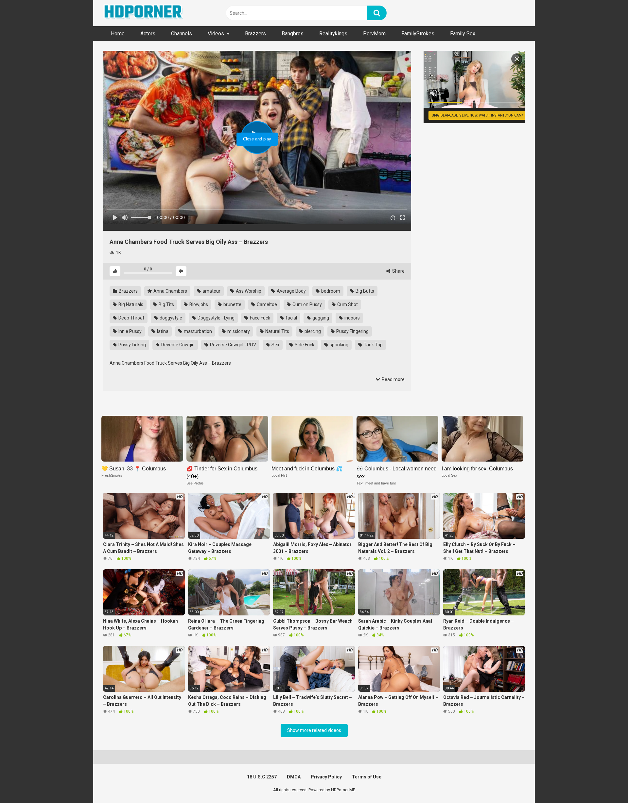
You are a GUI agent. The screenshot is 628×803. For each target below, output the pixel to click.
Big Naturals (130, 304)
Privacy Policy (326, 776)
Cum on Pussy (306, 304)
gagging (320, 317)
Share (398, 271)
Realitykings (333, 33)
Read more (393, 379)
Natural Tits (276, 331)
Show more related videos (314, 730)
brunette (231, 304)
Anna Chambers (169, 291)
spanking (338, 344)
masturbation (197, 331)
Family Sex (462, 33)
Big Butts (364, 291)
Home (118, 33)
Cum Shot (347, 304)
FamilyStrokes (417, 33)
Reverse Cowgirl (177, 344)
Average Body (291, 291)
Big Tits (166, 304)
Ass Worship (248, 291)
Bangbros (293, 33)
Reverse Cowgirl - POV (232, 344)
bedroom (330, 291)
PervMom (374, 33)
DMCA (294, 776)
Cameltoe (266, 304)
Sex (274, 344)
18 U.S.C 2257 (262, 776)
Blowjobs (198, 304)
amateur (210, 291)
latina (162, 331)
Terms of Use (366, 776)
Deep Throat (130, 317)
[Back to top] (606, 783)
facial (291, 317)
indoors (351, 317)
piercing (312, 331)
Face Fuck (259, 317)
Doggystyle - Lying (216, 317)
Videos (216, 33)
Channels (181, 33)
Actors (147, 33)
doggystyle (170, 317)
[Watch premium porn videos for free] (144, 13)
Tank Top (373, 344)
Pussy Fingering (352, 331)
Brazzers (255, 33)
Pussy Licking (131, 344)
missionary (238, 331)
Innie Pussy (129, 331)
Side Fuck (304, 344)
